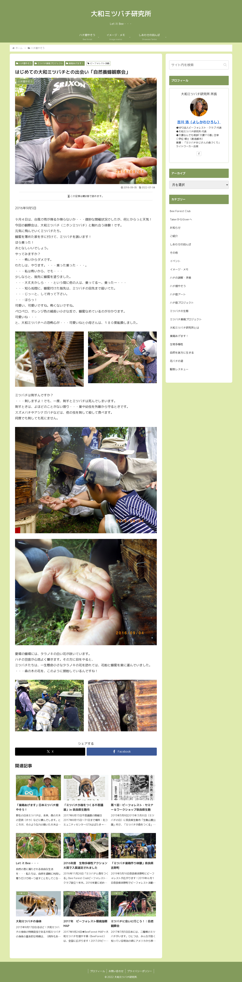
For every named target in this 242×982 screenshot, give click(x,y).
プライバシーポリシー (139, 971)
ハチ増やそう (25, 63)
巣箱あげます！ (76, 63)
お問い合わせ (116, 971)
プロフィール (97, 971)
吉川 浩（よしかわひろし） (199, 122)
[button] (225, 65)
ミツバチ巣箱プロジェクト (50, 63)
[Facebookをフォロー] (199, 153)
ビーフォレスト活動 (99, 63)
